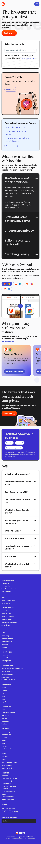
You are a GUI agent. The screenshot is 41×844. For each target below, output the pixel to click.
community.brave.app (9, 778)
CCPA (3, 628)
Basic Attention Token (9, 762)
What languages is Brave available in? (17, 522)
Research (5, 644)
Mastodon (5, 715)
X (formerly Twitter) (8, 713)
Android (4, 691)
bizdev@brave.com (8, 791)
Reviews (4, 746)
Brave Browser (7, 611)
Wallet (4, 760)
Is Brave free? (11, 556)
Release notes (6, 592)
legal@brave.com (8, 800)
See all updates (11, 146)
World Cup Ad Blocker (9, 680)
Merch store (6, 603)
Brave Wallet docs (8, 768)
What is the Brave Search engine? (17, 511)
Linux (3, 696)
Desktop (5, 688)
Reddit (4, 710)
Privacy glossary (7, 674)
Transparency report (9, 600)
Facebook (5, 721)
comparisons (8, 341)
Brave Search (6, 614)
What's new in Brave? (9, 589)
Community (6, 586)
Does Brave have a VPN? (16, 492)
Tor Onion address (8, 749)
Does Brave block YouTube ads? (17, 501)
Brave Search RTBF (8, 617)
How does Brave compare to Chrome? (18, 547)
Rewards (5, 757)
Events (4, 740)
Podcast (5, 647)
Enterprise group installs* (13, 448)
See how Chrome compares (14, 371)
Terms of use (11, 837)
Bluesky (4, 718)
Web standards (7, 641)
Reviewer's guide (7, 732)
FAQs (3, 597)
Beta (3, 699)
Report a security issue (26, 837)
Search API (20, 443)
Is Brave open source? (15, 538)
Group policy (6, 661)
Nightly (4, 702)
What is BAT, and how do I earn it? (17, 565)
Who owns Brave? (13, 531)
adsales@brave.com (15, 786)
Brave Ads (9, 443)
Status (4, 594)
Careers (4, 737)
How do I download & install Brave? (18, 483)
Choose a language (9, 817)
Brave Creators (7, 765)
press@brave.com (8, 796)
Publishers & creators (9, 622)
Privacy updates (7, 639)
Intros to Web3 (7, 671)
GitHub (4, 743)
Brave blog (5, 636)
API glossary (6, 677)
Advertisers (6, 625)
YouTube (5, 724)
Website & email (7, 619)
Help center (6, 583)
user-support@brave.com (11, 781)
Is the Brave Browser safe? (17, 474)
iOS (3, 693)
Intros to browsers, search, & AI (12, 668)
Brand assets (6, 735)
